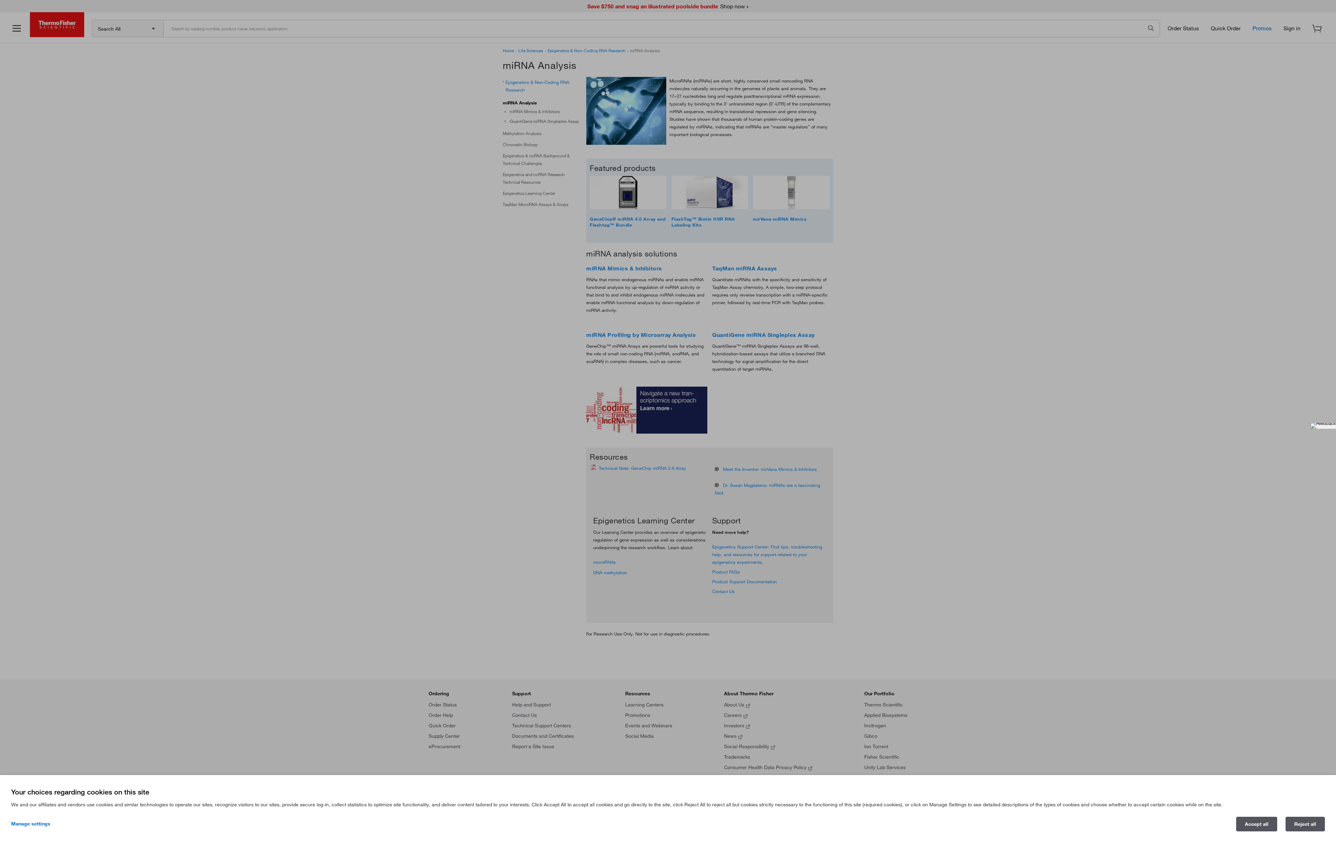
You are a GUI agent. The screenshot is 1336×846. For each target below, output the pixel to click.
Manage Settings (30, 824)
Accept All (1257, 824)
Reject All (1305, 824)
